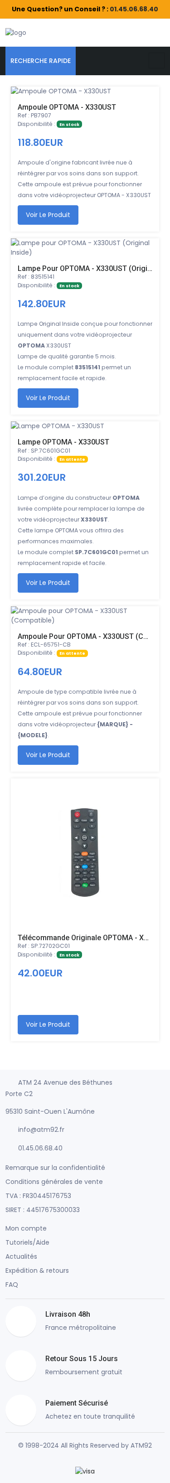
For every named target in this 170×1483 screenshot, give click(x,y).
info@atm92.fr (41, 1129)
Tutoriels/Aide (27, 1242)
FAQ (11, 1284)
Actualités (21, 1256)
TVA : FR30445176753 (38, 1195)
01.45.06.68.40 (134, 9)
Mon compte (26, 1228)
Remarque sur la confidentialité (55, 1167)
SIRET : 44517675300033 (42, 1209)
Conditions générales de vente (54, 1181)
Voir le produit (48, 214)
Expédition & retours (37, 1270)
